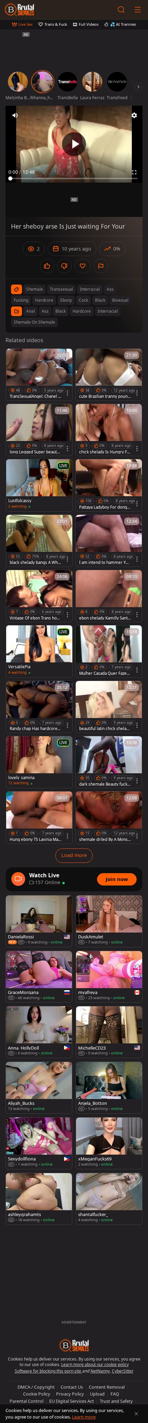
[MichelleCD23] (109, 1032)
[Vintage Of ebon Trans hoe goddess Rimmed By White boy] (39, 596)
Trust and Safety (116, 1401)
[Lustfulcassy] (39, 485)
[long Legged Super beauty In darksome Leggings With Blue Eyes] (39, 430)
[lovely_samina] (39, 762)
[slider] (74, 178)
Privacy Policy (70, 1394)
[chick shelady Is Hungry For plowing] (109, 430)
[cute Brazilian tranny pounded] (109, 375)
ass (110, 289)
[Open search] (121, 9)
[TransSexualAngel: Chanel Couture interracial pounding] (39, 375)
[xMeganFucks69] (109, 1143)
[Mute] (15, 115)
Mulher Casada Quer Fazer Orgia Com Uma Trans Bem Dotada (104, 673)
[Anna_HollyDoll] (39, 1032)
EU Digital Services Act (71, 1401)
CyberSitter (123, 1371)
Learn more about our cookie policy (95, 1364)
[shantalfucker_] (109, 1199)
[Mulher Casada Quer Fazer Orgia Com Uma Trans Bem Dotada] (109, 651)
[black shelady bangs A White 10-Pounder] (39, 541)
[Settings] (134, 115)
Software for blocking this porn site (48, 1371)
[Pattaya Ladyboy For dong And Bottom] (109, 485)
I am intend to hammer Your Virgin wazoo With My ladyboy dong (104, 562)
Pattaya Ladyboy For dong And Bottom (104, 507)
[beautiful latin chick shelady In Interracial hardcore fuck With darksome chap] (109, 707)
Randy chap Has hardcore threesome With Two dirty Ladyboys (35, 729)
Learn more (84, 1417)
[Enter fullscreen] (134, 172)
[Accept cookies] (136, 1414)
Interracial (108, 311)
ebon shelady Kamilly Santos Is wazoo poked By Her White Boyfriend (104, 618)
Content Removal (107, 1387)
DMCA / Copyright (36, 1387)
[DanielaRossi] (39, 921)
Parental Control (26, 1401)
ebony (66, 300)
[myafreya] (109, 977)
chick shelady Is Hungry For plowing (104, 452)
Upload (97, 1394)
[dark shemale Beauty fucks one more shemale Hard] (109, 762)
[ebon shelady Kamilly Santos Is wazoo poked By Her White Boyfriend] (109, 596)
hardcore (44, 300)
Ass (45, 311)
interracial (90, 289)
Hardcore (82, 311)
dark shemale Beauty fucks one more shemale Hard (104, 784)
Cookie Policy (36, 1394)
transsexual (61, 289)
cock (83, 300)
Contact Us (72, 1387)
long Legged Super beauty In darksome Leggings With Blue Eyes (35, 452)
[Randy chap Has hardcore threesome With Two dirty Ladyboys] (39, 707)
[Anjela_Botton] (109, 1087)
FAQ (114, 1394)
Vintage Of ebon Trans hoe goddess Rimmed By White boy (35, 618)
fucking (21, 300)
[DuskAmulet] (109, 921)
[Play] (74, 144)
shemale (34, 289)
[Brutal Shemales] (19, 9)
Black (60, 311)
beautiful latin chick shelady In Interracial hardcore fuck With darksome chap (105, 729)
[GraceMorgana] (39, 977)
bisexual (120, 300)
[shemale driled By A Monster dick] (109, 817)
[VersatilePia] (39, 651)
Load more (74, 855)
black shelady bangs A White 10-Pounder (35, 562)
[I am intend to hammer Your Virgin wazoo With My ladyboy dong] (109, 541)
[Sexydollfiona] (39, 1143)
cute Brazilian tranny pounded (104, 396)
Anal (30, 311)
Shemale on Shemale (34, 322)
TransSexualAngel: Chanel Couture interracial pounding (35, 396)
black (100, 300)
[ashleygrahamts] (39, 1199)
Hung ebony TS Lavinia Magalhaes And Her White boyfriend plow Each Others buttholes (35, 839)
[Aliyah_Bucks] (39, 1087)
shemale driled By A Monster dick (104, 839)
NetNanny (100, 1371)
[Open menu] (137, 9)
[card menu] (67, 393)
